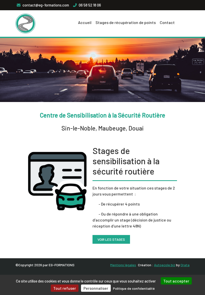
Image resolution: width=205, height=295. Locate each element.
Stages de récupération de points (126, 22)
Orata (185, 265)
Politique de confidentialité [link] (134, 288)
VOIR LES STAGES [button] (111, 239)
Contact (167, 22)
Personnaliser (96, 288)
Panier (55, 22)
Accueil (85, 22)
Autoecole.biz (164, 265)
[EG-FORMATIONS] (26, 23)
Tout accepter (176, 280)
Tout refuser (64, 288)
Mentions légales (123, 265)
